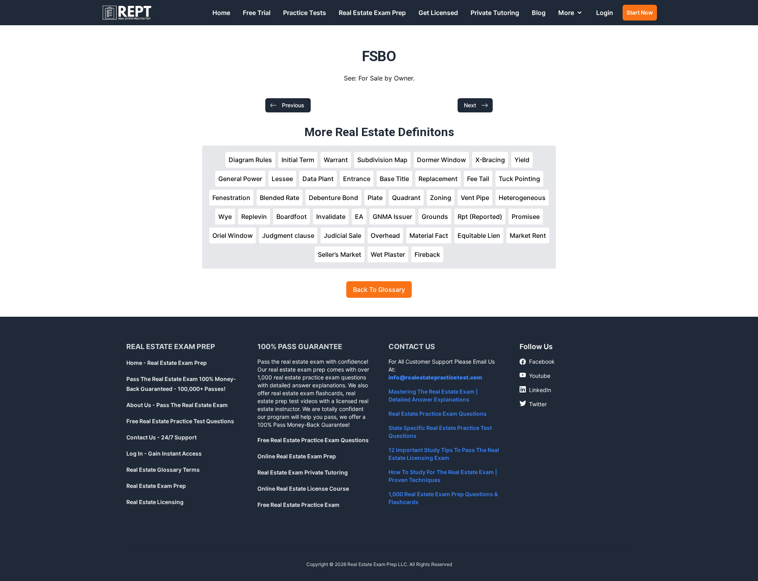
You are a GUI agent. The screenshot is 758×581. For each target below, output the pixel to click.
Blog (539, 13)
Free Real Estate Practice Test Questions (180, 421)
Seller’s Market (339, 254)
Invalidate (330, 216)
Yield (521, 160)
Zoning (440, 198)
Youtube (535, 375)
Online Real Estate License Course (303, 488)
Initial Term (297, 160)
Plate (375, 198)
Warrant (336, 160)
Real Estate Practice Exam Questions (437, 413)
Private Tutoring (495, 13)
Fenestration (231, 198)
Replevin (254, 216)
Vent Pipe (475, 198)
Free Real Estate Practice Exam (298, 504)
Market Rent (528, 235)
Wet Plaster (388, 254)
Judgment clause (288, 235)
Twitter (533, 403)
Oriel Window (232, 235)
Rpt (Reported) (480, 216)
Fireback (427, 254)
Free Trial (256, 13)
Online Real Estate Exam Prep (296, 456)
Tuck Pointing (519, 179)
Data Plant (318, 179)
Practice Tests (304, 13)
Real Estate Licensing (155, 502)
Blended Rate (279, 198)
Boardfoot (291, 216)
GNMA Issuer (392, 216)
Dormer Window (441, 160)
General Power (240, 179)
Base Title (394, 179)
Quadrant (406, 198)
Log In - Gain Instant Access (164, 453)
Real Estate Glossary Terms (163, 469)
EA (359, 216)
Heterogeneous (522, 198)
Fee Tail (478, 179)
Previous (293, 105)
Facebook (537, 362)
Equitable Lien (479, 235)
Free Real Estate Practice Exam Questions (313, 440)
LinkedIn (535, 389)
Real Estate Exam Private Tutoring (302, 472)
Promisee (526, 216)
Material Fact (428, 235)
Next (470, 105)
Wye (225, 216)
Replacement (438, 179)
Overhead (385, 235)
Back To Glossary (379, 289)
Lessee (282, 179)
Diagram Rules (250, 160)
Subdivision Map (382, 160)
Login (604, 13)
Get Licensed (438, 13)
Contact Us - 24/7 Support (161, 437)
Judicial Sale (342, 235)
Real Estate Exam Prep (372, 13)
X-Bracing (490, 160)
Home (221, 13)
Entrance (356, 179)
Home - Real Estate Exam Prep (166, 362)
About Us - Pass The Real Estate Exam (177, 405)
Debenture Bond (333, 198)
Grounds (435, 216)
